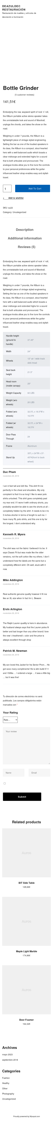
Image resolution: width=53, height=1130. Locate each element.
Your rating (10, 712)
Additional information (25, 238)
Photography (8, 1093)
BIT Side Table (27, 882)
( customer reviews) (24, 94)
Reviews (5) (26, 246)
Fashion (6, 1077)
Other (5, 1088)
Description (24, 229)
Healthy (5, 1083)
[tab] (24, 229)
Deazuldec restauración (13, 7)
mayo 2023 (7, 1054)
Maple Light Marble (26, 951)
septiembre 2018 (10, 1059)
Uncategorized (19, 212)
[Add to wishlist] (47, 832)
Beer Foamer (26, 1019)
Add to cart (35, 188)
